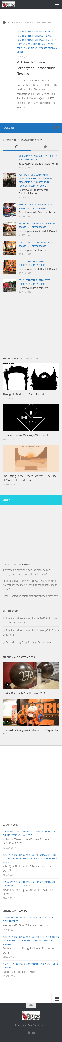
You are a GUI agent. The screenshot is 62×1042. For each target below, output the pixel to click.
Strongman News (27, 48)
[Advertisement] (32, 13)
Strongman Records (35, 917)
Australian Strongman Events (35, 31)
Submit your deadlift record (33, 288)
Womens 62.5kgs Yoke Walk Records (26, 925)
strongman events (44, 44)
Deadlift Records (28, 261)
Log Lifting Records (29, 242)
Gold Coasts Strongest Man (34, 831)
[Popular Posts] (45, 147)
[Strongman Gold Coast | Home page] (10, 4)
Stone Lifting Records (30, 223)
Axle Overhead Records (31, 205)
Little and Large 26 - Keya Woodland (25, 435)
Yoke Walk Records (29, 159)
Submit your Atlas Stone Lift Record (38, 231)
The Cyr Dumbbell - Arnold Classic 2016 (24, 693)
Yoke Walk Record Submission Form (38, 163)
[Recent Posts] (17, 147)
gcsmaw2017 (10, 831)
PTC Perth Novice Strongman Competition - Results (37, 68)
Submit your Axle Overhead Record (37, 212)
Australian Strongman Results (35, 39)
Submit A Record (47, 156)
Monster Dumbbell (29, 178)
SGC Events (36, 858)
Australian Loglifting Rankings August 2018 (28, 642)
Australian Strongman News (34, 35)
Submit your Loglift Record (33, 250)
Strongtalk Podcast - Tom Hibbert (23, 394)
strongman (23, 44)
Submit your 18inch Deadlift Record (38, 269)
